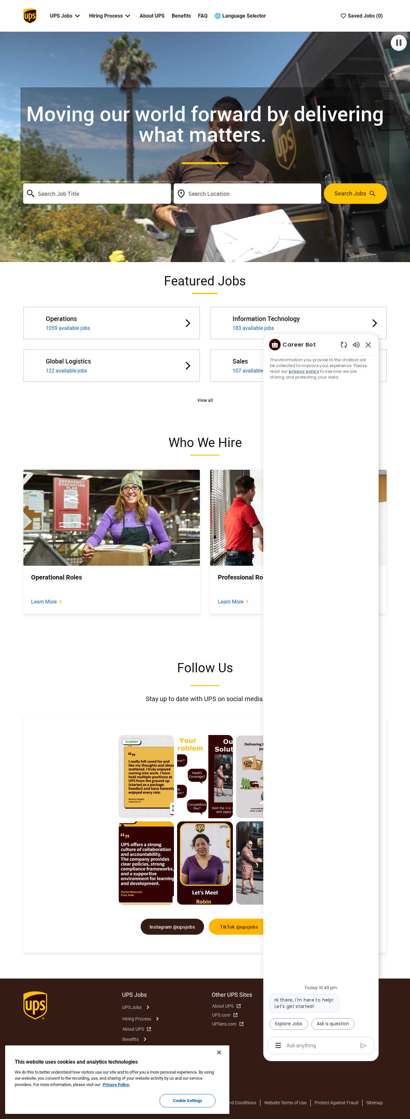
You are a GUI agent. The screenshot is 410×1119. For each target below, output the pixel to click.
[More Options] (278, 1045)
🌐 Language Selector (240, 16)
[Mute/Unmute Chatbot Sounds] (356, 344)
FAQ (203, 16)
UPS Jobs (132, 1007)
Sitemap (374, 1102)
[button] (205, 400)
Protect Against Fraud (336, 1102)
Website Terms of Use (285, 1102)
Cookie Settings (187, 1100)
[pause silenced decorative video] (399, 43)
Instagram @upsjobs (172, 926)
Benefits (181, 16)
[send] (364, 1046)
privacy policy (304, 371)
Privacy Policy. (116, 1084)
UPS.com (221, 1015)
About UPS (152, 16)
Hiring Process (136, 1019)
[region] (321, 694)
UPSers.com (224, 1024)
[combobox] (97, 193)
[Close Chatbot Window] (368, 344)
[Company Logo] (29, 15)
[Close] (219, 1052)
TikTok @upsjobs (239, 926)
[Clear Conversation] (343, 344)
